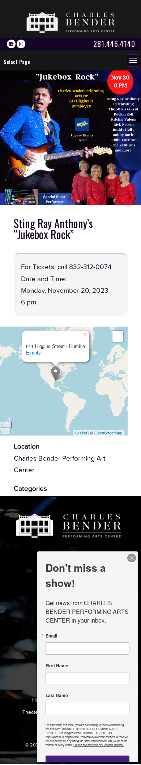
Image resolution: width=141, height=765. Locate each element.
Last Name (57, 695)
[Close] (131, 558)
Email (51, 636)
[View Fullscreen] (117, 336)
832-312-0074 (90, 267)
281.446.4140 (114, 43)
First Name (57, 665)
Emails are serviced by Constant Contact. (98, 745)
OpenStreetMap (108, 433)
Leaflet (81, 433)
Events (33, 352)
